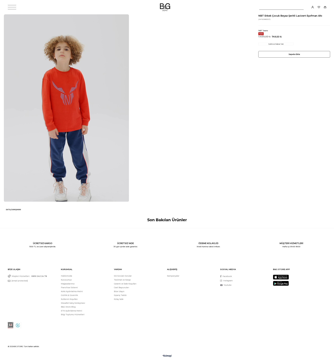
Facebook (227, 276)
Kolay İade (118, 299)
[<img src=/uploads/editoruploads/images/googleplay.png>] (281, 283)
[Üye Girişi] (312, 7)
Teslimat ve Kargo (122, 280)
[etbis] (10, 325)
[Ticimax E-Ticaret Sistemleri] (167, 356)
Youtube (227, 285)
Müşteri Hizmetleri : (29, 276)
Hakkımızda (66, 276)
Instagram (228, 280)
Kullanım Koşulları (69, 299)
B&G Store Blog (68, 307)
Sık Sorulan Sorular (123, 276)
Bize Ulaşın (119, 291)
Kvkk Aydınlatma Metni (72, 291)
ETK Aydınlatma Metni (71, 311)
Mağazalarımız (67, 284)
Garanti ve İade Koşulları (125, 284)
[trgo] (18, 325)
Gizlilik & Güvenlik (69, 295)
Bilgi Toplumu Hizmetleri (72, 314)
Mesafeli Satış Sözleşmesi (73, 303)
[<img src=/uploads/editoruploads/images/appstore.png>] (281, 277)
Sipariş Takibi (120, 295)
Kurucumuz (66, 280)
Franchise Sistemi (69, 287)
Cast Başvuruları (121, 287)
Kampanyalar (173, 276)
